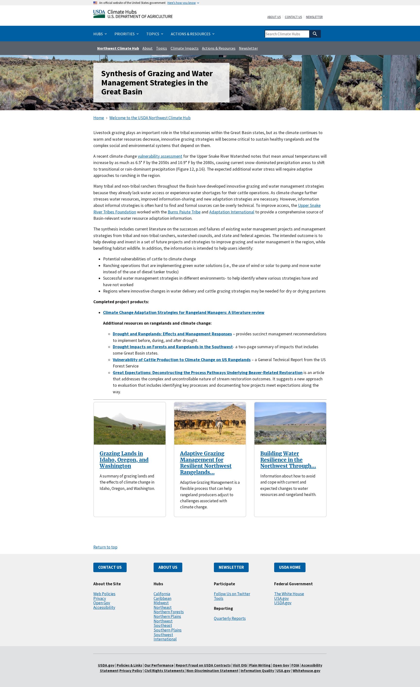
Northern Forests (169, 611)
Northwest (163, 621)
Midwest (161, 602)
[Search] (315, 34)
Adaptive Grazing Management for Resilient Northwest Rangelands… (206, 463)
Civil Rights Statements (164, 670)
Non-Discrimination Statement (212, 670)
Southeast (163, 625)
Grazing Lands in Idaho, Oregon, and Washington (124, 459)
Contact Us (293, 17)
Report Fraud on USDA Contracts (203, 665)
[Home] (133, 15)
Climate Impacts (185, 48)
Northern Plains (167, 616)
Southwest (163, 634)
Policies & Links (129, 665)
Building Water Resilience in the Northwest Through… (288, 459)
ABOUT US (167, 567)
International (165, 639)
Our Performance (159, 665)
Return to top (105, 547)
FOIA (295, 665)
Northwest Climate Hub (118, 48)
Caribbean (162, 598)
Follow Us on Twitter (232, 593)
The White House (289, 593)
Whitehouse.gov (306, 670)
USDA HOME (290, 567)
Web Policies (104, 593)
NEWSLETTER (231, 567)
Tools (218, 598)
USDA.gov (282, 602)
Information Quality (257, 670)
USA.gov (281, 598)
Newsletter (314, 17)
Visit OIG (240, 665)
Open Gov (101, 602)
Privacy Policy (130, 670)
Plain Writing (260, 665)
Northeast (163, 607)
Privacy (99, 598)
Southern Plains (168, 630)
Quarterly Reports (230, 618)
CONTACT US (110, 567)
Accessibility (104, 607)
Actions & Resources (219, 48)
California (162, 593)
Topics (161, 48)
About (147, 48)
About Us (274, 17)
